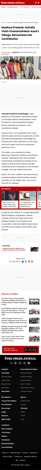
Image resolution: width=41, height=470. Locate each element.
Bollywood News (26, 373)
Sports (23, 397)
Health (22, 412)
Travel (22, 416)
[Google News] (14, 262)
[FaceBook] (23, 262)
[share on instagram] (24, 363)
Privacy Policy (8, 456)
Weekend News (7, 443)
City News (5, 373)
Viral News (5, 440)
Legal (3, 412)
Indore (9, 22)
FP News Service (6, 52)
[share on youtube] (28, 363)
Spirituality (5, 419)
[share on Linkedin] (20, 363)
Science (4, 416)
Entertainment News (28, 369)
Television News (26, 391)
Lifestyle (23, 408)
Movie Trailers (25, 384)
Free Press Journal (13, 3)
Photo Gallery (7, 429)
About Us (5, 453)
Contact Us (18, 456)
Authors (22, 460)
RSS (17, 460)
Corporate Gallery (8, 401)
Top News (5, 425)
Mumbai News (12, 7)
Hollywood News (26, 377)
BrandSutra (6, 397)
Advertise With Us (30, 456)
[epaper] (36, 2)
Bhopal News (6, 384)
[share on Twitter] (15, 363)
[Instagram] (29, 262)
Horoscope (5, 408)
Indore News (5, 380)
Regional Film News (27, 388)
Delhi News (5, 388)
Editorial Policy (15, 453)
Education (5, 391)
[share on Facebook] (11, 363)
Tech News (5, 432)
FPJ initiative (6, 405)
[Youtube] (32, 262)
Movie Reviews (25, 380)
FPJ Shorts (24, 7)
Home (3, 7)
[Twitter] (26, 262)
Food (22, 419)
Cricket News (25, 401)
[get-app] (39, 2)
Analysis (4, 369)
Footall (22, 405)
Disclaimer (33, 453)
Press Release (7, 447)
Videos (4, 436)
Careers (25, 453)
